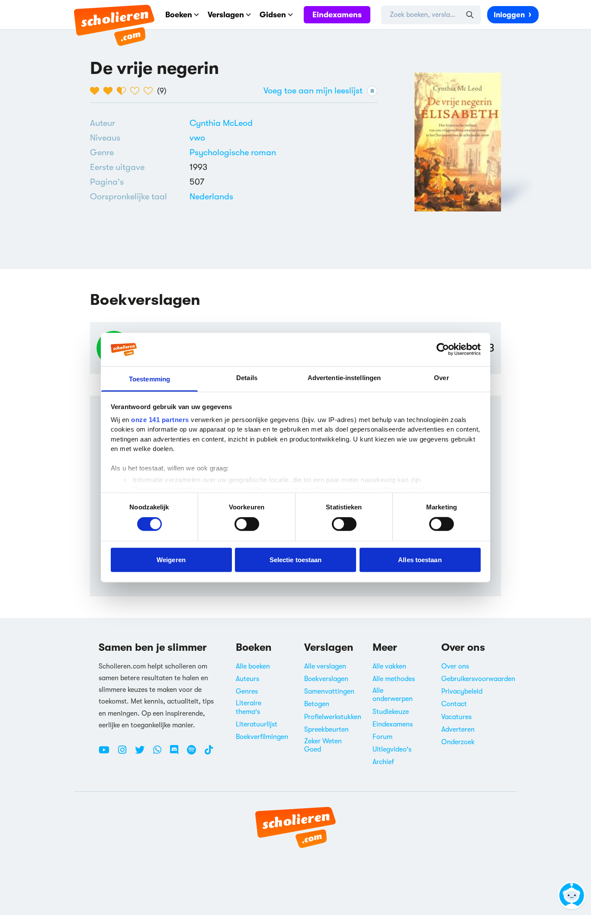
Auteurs (247, 679)
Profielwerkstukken (332, 717)
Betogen (316, 704)
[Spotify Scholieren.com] (194, 753)
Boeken (178, 14)
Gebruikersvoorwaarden (478, 679)
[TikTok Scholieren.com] (209, 753)
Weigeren (171, 559)
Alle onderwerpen (393, 695)
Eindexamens (337, 14)
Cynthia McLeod (221, 123)
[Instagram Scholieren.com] (125, 753)
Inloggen (509, 15)
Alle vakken (389, 666)
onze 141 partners (160, 419)
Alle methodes (394, 679)
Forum (382, 737)
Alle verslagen (325, 666)
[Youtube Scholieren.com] (107, 753)
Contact (454, 704)
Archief (383, 762)
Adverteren (458, 729)
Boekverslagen (326, 679)
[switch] (246, 524)
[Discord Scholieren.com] (177, 753)
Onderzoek (458, 742)
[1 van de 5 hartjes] (96, 91)
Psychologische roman (233, 152)
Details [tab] (246, 377)
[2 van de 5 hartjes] (110, 91)
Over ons (455, 666)
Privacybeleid (461, 691)
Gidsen (273, 14)
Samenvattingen (329, 691)
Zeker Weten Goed (323, 745)
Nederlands (211, 197)
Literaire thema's (248, 707)
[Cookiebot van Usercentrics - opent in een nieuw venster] (443, 349)
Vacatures (456, 717)
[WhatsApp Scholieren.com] (160, 753)
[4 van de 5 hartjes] (137, 91)
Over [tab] (441, 377)
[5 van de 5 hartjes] (150, 91)
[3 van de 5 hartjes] (123, 91)
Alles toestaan (419, 559)
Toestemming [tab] (149, 379)
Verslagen (226, 14)
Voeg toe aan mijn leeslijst (313, 91)
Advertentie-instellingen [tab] (344, 377)
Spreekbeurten (326, 729)
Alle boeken (253, 666)
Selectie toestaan (296, 559)
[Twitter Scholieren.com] (143, 753)
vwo (197, 138)
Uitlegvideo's (392, 749)
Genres (247, 691)
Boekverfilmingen (262, 737)
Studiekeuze (391, 712)
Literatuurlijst (256, 724)
